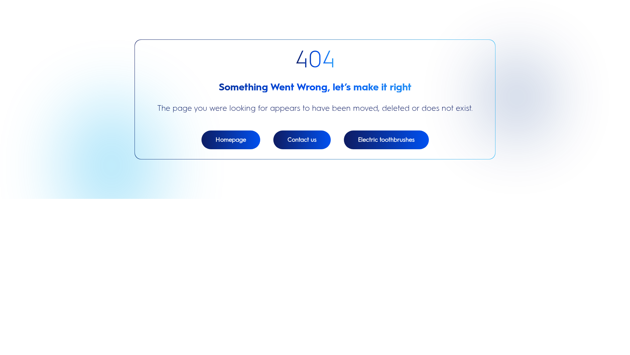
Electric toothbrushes (386, 139)
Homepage (231, 139)
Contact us (302, 139)
